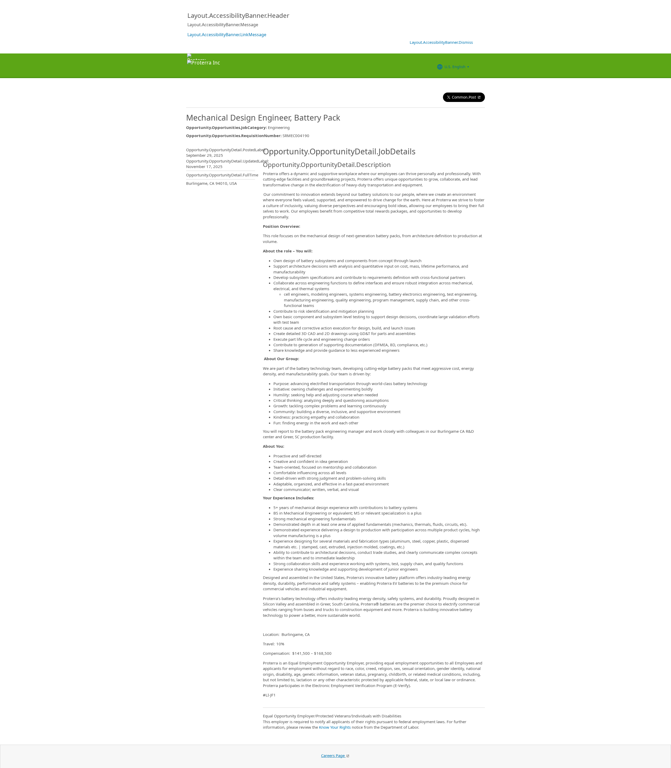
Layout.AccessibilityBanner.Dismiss (441, 42)
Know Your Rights (335, 727)
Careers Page (333, 755)
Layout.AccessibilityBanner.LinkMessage (226, 34)
